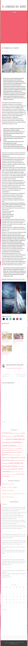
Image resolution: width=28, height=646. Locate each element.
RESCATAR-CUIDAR (6, 469)
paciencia (20, 460)
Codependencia (18, 439)
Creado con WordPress (9, 642)
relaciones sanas (20, 466)
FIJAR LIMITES (19, 452)
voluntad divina (20, 474)
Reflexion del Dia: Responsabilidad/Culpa (18, 341)
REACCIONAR (7, 463)
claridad (8, 439)
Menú (15, 12)
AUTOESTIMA (18, 436)
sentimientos (14, 469)
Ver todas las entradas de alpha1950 (14, 368)
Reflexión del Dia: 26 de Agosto (8, 490)
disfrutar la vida (16, 450)
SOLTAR (20, 469)
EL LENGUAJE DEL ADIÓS (14, 6)
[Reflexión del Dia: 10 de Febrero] (7, 336)
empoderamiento (6, 452)
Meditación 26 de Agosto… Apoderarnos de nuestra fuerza (13, 493)
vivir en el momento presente (11, 474)
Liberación (13, 457)
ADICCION (13, 433)
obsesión (16, 460)
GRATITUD (5, 455)
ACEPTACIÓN (6, 433)
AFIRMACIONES (18, 433)
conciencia (6, 442)
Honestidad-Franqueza (12, 454)
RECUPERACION (17, 463)
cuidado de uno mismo (9, 448)
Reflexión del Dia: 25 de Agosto (8, 497)
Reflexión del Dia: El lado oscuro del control (21, 375)
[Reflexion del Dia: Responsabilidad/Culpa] (18, 336)
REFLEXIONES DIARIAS (9, 466)
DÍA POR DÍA (21, 450)
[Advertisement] (14, 29)
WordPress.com (14, 643)
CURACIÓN (14, 448)
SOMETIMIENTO (6, 471)
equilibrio (14, 452)
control (4, 448)
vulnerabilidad (6, 476)
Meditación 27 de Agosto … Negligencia (9, 487)
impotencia (18, 455)
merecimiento (10, 460)
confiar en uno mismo (19, 446)
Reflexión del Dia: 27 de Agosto (8, 484)
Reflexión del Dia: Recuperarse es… (6, 375)
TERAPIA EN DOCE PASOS (16, 471)
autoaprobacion (10, 436)
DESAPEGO (9, 450)
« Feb (3, 609)
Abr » (6, 609)
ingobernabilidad (6, 457)
